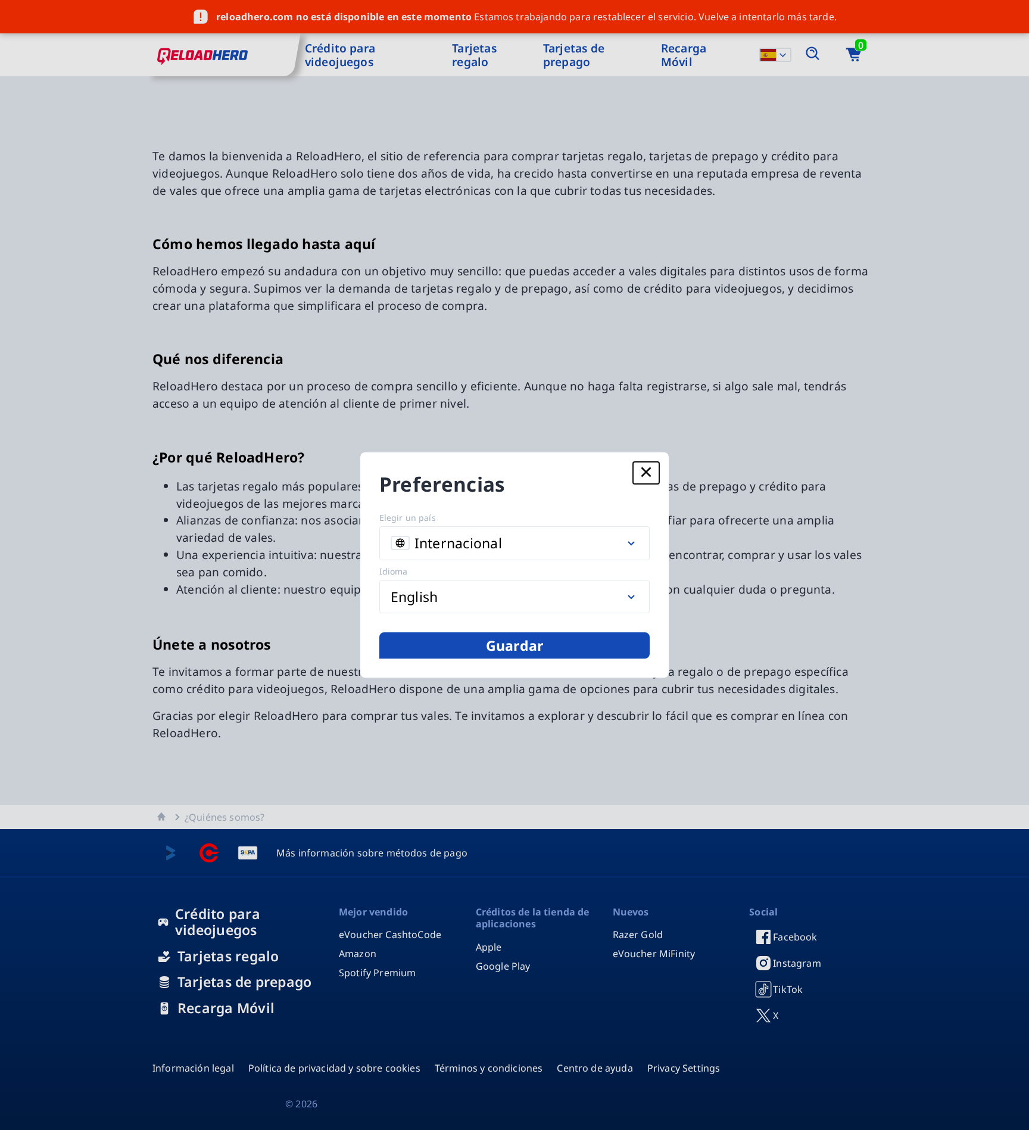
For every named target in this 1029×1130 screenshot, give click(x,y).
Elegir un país (407, 517)
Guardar (515, 645)
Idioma (393, 571)
